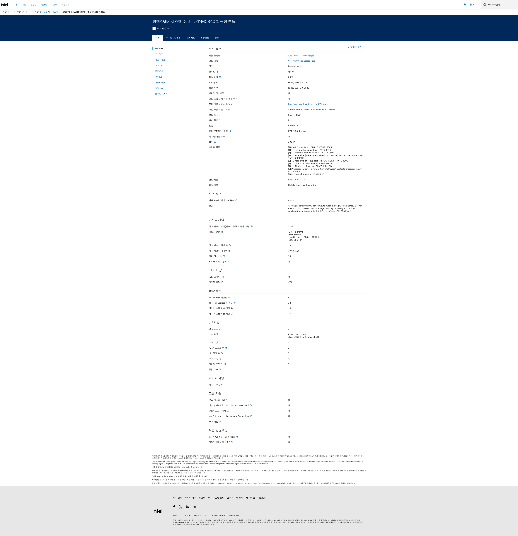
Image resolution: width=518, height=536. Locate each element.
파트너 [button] (54, 5)
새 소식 (239, 497)
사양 (157, 38)
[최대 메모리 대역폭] (229, 251)
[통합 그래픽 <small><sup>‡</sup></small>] (223, 277)
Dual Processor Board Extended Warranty (308, 104)
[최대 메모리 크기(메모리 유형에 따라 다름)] (251, 226)
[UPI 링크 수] (221, 353)
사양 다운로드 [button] (355, 47)
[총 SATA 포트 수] (226, 348)
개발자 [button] (44, 5)
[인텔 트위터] (181, 507)
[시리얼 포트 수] (224, 364)
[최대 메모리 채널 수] (229, 245)
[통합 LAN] (219, 369)
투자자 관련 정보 (216, 497)
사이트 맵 (250, 497)
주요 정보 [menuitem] (159, 48)
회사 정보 (177, 497)
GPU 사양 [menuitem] (159, 65)
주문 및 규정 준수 (173, 38)
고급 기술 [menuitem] (159, 88)
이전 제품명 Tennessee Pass (301, 61)
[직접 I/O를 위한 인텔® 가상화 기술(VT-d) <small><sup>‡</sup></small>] (250, 405)
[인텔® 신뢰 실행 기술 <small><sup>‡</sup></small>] (231, 442)
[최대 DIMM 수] (223, 256)
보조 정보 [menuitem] (159, 54)
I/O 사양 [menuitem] (158, 77)
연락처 (230, 497)
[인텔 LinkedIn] (187, 507)
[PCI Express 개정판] (229, 297)
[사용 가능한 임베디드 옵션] (236, 200)
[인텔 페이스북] (174, 507)
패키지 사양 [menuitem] (160, 82)
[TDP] (215, 142)
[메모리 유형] (222, 232)
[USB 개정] (219, 342)
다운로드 (205, 38)
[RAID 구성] (220, 358)
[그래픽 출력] (222, 282)
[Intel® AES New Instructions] (237, 437)
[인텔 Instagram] (194, 507)
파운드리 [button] (66, 5)
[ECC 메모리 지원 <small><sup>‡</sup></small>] (227, 261)
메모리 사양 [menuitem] (160, 60)
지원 (217, 38)
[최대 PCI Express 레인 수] (234, 303)
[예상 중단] (220, 77)
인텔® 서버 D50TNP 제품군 (301, 55)
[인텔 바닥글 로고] (157, 510)
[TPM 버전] (220, 421)
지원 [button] (24, 5)
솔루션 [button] (33, 5)
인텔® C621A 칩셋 (297, 179)
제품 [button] (16, 5)
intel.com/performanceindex (185, 522)
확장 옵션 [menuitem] (159, 71)
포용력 (202, 497)
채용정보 (262, 497)
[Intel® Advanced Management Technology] (251, 416)
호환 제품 (191, 38)
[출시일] (217, 71)
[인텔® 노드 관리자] (227, 411)
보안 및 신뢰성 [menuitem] (161, 94)
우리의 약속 (190, 497)
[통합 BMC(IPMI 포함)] (230, 131)
